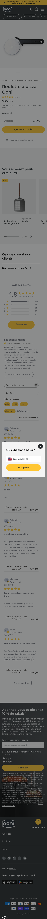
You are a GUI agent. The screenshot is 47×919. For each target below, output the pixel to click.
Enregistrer (23, 467)
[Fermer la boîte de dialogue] (40, 446)
